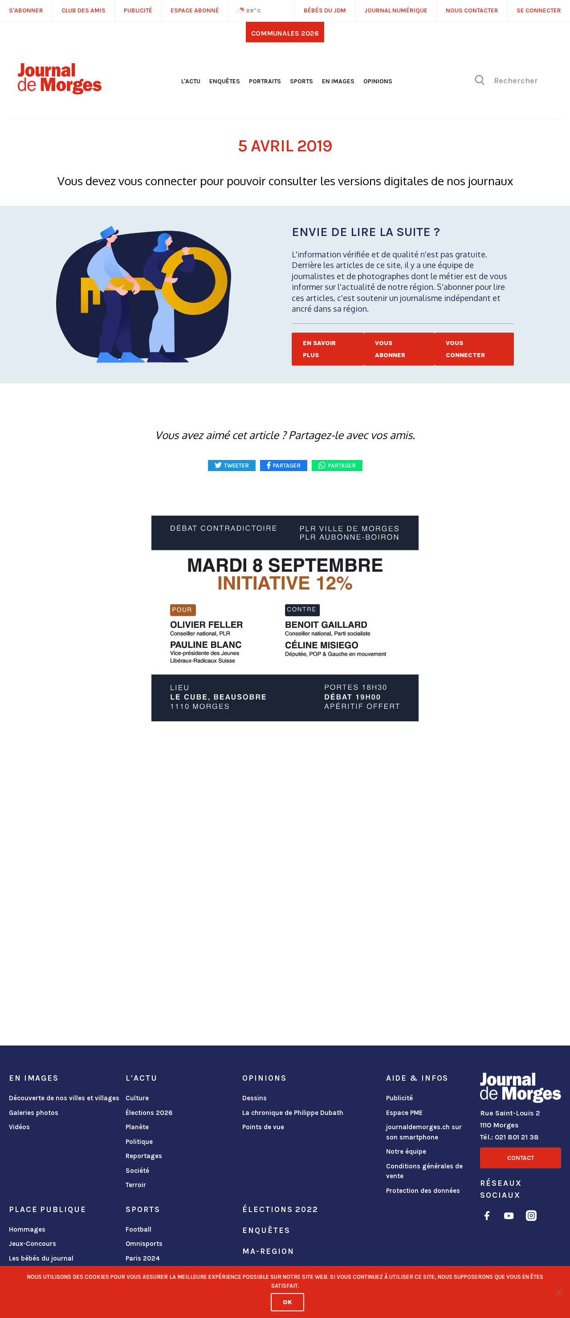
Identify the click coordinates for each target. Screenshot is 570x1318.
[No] (558, 1292)
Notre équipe (406, 1151)
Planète (137, 1127)
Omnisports (144, 1244)
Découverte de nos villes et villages (64, 1098)
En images (338, 81)
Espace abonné (195, 10)
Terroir (136, 1185)
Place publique (47, 1209)
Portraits (265, 81)
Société (137, 1171)
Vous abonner (390, 349)
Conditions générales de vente (424, 1171)
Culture (137, 1098)
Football (138, 1229)
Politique (139, 1142)
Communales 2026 (285, 33)
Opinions (377, 81)
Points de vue (263, 1127)
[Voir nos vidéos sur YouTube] (509, 1217)
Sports (301, 81)
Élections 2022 (280, 1209)
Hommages (27, 1229)
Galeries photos (33, 1113)
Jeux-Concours (32, 1244)
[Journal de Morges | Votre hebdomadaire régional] (60, 91)
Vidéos (19, 1127)
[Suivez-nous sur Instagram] (531, 1217)
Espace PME (404, 1113)
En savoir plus (319, 349)
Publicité (399, 1098)
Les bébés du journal (41, 1258)
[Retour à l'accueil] (520, 1089)
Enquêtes (224, 81)
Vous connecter (465, 349)
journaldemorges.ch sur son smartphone (424, 1132)
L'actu (190, 81)
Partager (342, 465)
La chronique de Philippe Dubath (292, 1113)
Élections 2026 (149, 1113)
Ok (287, 1302)
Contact (520, 1158)
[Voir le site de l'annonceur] (285, 618)
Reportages (144, 1156)
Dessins (254, 1098)
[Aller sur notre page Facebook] (486, 1217)
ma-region (268, 1251)
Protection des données (423, 1191)
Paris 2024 (143, 1258)
